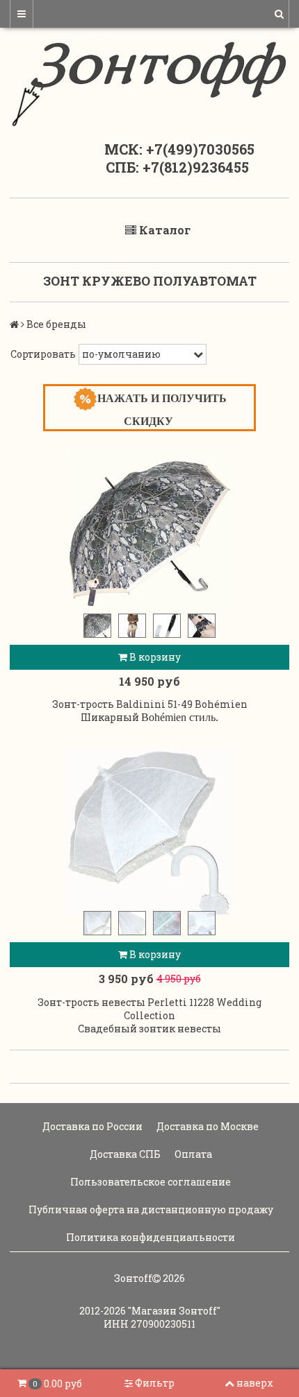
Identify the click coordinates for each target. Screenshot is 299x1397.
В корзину (154, 656)
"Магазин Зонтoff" (174, 1310)
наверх (254, 1382)
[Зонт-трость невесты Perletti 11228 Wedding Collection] (149, 831)
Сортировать (43, 354)
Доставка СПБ (124, 1154)
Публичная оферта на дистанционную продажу (149, 1209)
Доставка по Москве (206, 1126)
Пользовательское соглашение (149, 1181)
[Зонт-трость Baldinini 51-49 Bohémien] (149, 534)
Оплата (192, 1154)
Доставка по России (91, 1126)
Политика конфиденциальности (149, 1237)
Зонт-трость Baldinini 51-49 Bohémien (150, 704)
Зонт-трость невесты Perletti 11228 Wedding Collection (149, 1009)
